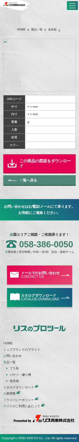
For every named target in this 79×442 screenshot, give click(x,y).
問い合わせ (12, 355)
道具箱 (52, 29)
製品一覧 (37, 29)
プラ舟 (14, 368)
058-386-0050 (46, 244)
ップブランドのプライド (21, 349)
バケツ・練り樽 (20, 374)
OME (8, 343)
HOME (21, 29)
